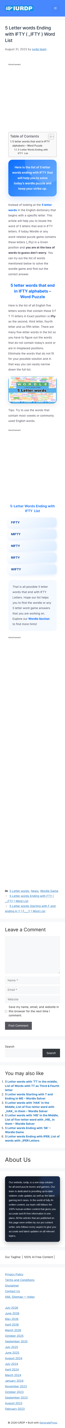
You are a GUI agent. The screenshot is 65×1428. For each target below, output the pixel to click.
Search (9, 1046)
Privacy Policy (14, 1274)
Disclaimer (12, 1285)
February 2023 (15, 1408)
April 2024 (12, 1369)
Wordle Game (49, 891)
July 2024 (11, 1364)
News (34, 891)
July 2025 (11, 1347)
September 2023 (16, 1397)
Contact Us (12, 1291)
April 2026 (12, 1324)
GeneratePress (48, 1422)
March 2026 (13, 1330)
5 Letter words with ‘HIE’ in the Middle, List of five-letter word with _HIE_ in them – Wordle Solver (31, 1119)
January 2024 (14, 1380)
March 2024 (13, 1375)
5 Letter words (19, 891)
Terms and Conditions (19, 1280)
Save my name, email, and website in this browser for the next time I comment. (34, 1011)
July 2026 (11, 1307)
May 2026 (11, 1319)
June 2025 (12, 1352)
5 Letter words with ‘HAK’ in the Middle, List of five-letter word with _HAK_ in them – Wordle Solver (29, 1107)
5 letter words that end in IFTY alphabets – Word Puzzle (31, 143)
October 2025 (14, 1335)
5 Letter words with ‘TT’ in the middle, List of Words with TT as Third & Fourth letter (32, 1086)
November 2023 (16, 1386)
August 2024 (13, 1358)
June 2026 (12, 1313)
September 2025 (16, 1341)
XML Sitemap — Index (20, 1296)
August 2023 (13, 1403)
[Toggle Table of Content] (49, 136)
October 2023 (14, 1392)
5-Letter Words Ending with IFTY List (33, 151)
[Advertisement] (32, 98)
